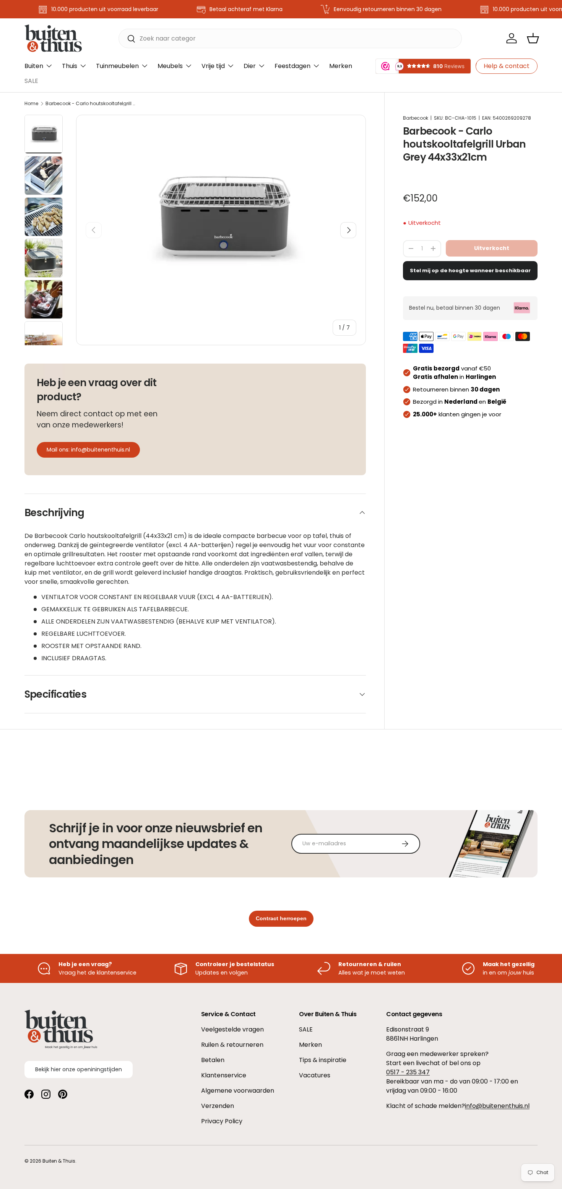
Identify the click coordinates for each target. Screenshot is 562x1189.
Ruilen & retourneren (232, 1044)
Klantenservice (223, 1075)
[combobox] (290, 38)
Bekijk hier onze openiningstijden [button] (78, 1069)
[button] (533, 38)
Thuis (69, 66)
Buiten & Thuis (58, 1161)
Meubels (170, 66)
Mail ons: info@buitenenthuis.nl (88, 449)
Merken (340, 66)
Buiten (33, 66)
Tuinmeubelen (117, 66)
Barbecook (415, 118)
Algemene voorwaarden (237, 1090)
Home (31, 103)
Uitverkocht (491, 248)
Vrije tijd (213, 66)
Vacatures (314, 1075)
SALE (31, 80)
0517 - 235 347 (408, 1072)
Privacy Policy (221, 1121)
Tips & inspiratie (322, 1060)
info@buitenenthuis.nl (497, 1105)
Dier (250, 66)
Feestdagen (292, 66)
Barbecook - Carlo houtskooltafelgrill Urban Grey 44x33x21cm (91, 103)
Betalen (212, 1060)
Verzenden (217, 1105)
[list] (220, 218)
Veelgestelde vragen (232, 1029)
